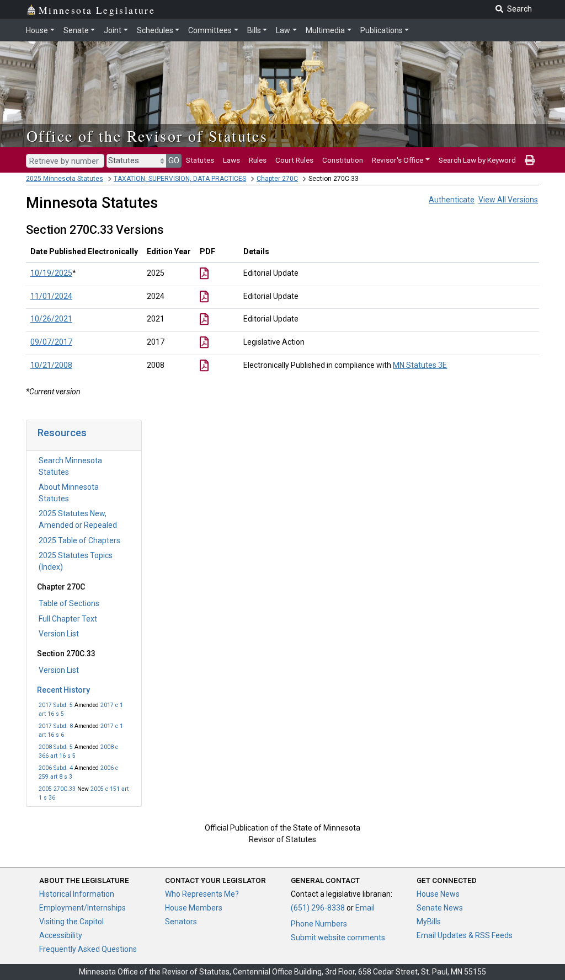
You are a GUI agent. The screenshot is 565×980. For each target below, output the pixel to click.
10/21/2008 (51, 365)
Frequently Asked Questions (88, 949)
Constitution (342, 160)
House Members (193, 907)
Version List (59, 633)
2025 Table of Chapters (79, 540)
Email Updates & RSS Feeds (465, 935)
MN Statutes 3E (420, 365)
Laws (231, 160)
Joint (112, 30)
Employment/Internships (82, 907)
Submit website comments (338, 937)
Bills (254, 30)
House (37, 30)
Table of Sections (69, 603)
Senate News (440, 907)
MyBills (429, 921)
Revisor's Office (397, 160)
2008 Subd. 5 (56, 747)
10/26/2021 (51, 318)
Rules (257, 160)
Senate (76, 30)
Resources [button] (62, 432)
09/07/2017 (51, 342)
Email (365, 907)
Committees (210, 30)
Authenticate (452, 199)
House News (438, 894)
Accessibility (60, 935)
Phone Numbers (319, 923)
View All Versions (508, 199)
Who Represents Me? (202, 894)
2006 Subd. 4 (56, 768)
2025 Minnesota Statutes (64, 179)
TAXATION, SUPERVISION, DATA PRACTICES (180, 179)
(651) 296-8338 (318, 907)
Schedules (155, 30)
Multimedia (325, 30)
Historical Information (76, 894)
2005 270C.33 (57, 788)
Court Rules (294, 160)
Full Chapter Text (68, 618)
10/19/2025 (51, 273)
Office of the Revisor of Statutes (147, 135)
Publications (381, 30)
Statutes (200, 160)
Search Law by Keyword (477, 160)
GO (173, 160)
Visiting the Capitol (71, 921)
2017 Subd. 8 (56, 726)
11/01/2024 (51, 296)
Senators (181, 921)
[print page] (529, 160)
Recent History (63, 690)
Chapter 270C (277, 179)
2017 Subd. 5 (56, 705)
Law (283, 30)
